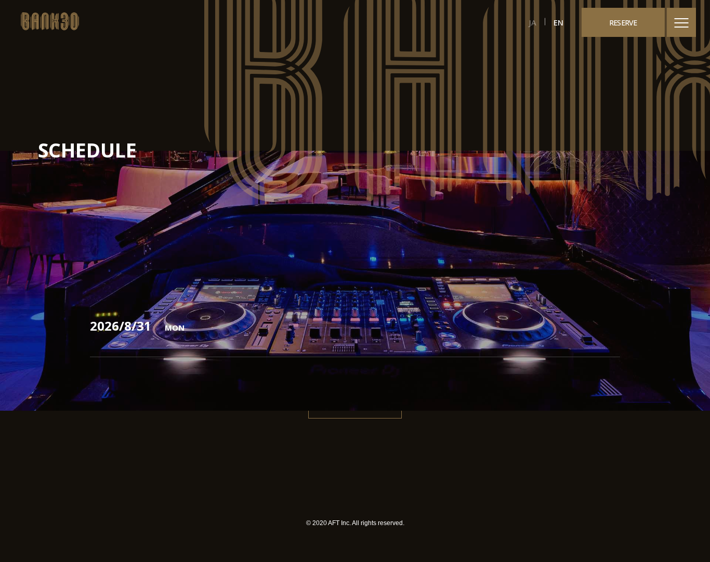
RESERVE (623, 23)
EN (558, 22)
